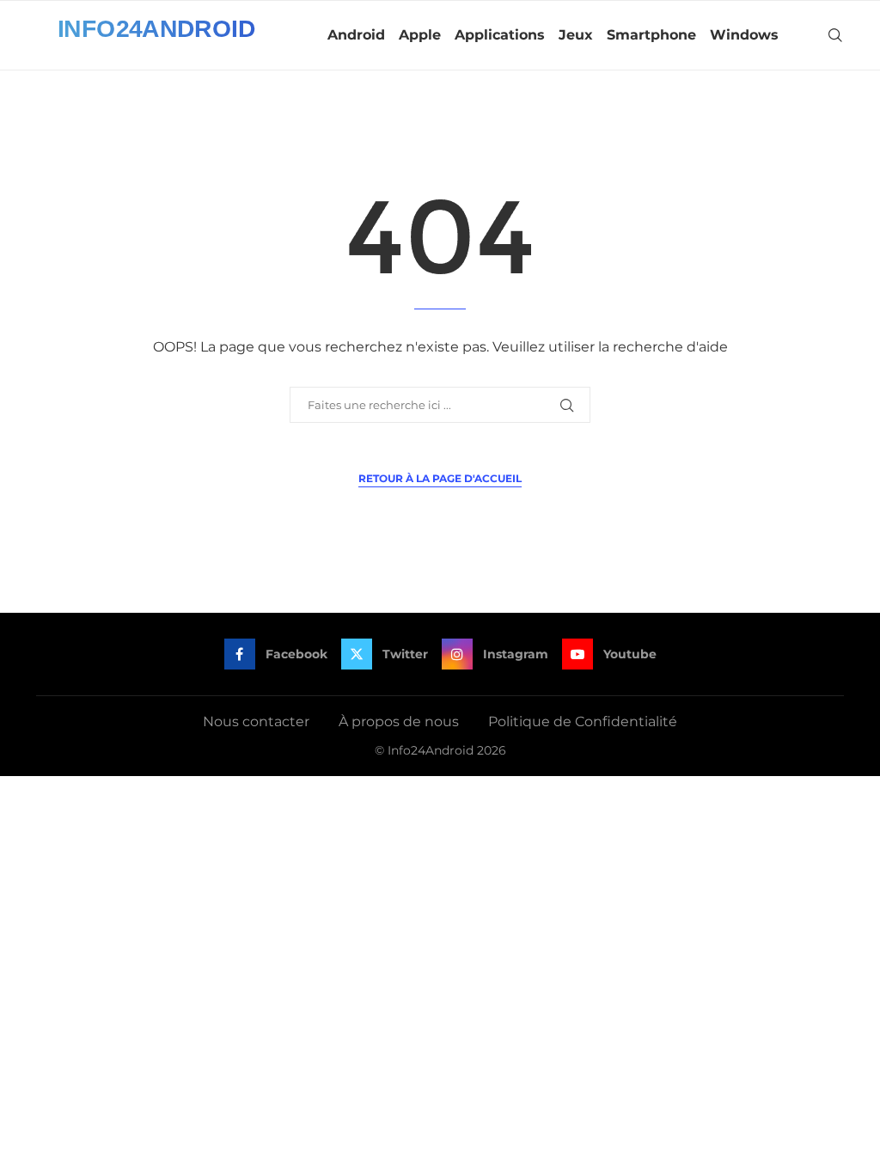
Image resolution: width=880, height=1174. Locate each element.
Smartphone (651, 35)
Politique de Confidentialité (582, 721)
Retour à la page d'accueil (440, 478)
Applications (500, 35)
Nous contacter (256, 721)
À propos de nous (399, 721)
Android (356, 35)
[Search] (835, 35)
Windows (744, 35)
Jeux (576, 35)
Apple (420, 35)
